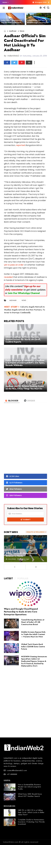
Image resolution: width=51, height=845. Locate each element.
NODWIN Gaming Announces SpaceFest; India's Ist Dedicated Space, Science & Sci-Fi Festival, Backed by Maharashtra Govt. (34, 661)
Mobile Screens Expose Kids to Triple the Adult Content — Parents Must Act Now (33, 634)
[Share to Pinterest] (21, 63)
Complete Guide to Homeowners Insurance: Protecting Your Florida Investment (31, 821)
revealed (8, 277)
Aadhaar (12, 31)
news (22, 31)
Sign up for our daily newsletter (22, 288)
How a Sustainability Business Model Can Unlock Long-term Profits (29, 786)
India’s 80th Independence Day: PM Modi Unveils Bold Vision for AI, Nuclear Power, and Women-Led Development (12, 23)
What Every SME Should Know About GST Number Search (30, 795)
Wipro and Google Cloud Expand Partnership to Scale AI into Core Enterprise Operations (21, 611)
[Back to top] (44, 839)
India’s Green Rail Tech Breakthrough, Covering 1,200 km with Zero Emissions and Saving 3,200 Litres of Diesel (39, 23)
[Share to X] (14, 63)
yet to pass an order (14, 264)
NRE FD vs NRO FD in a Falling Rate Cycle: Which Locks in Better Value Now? (31, 812)
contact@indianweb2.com (16, 770)
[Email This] (29, 63)
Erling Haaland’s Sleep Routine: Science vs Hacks (22, 554)
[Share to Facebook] (7, 63)
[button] (5, 2)
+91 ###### (11, 774)
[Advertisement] (25, 442)
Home (4, 2)
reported (20, 145)
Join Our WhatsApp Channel (24, 293)
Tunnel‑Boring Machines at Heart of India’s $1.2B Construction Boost (32, 622)
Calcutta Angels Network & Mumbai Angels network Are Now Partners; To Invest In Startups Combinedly (24, 309)
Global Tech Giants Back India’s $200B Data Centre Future (33, 646)
